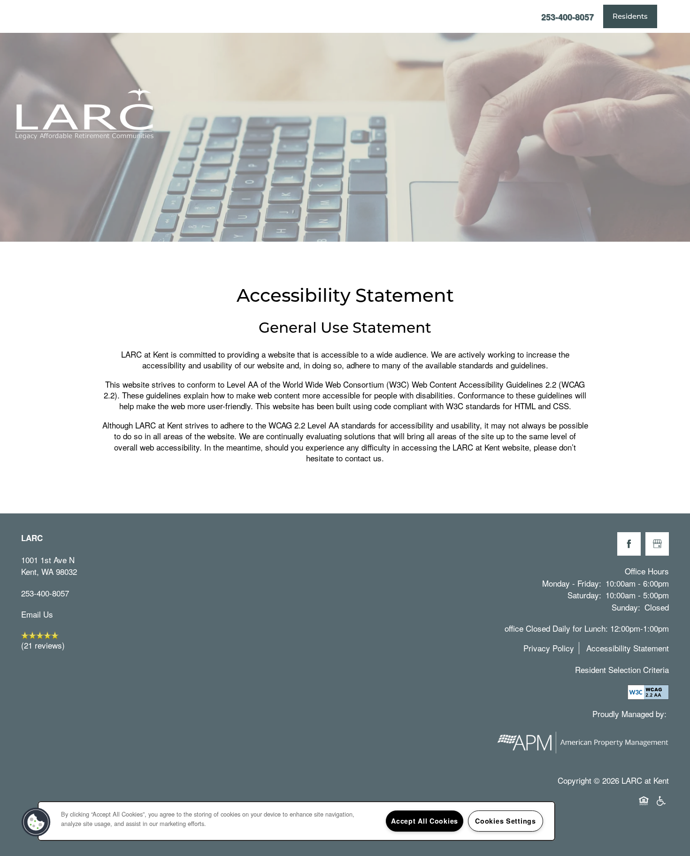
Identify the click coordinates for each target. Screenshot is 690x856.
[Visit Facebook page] (629, 544)
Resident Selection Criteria (622, 669)
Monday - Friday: (571, 583)
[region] (296, 821)
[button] (630, 16)
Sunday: (626, 607)
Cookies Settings (505, 820)
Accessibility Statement (627, 648)
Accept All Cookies (424, 820)
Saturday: (584, 595)
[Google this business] (657, 544)
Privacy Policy (548, 648)
